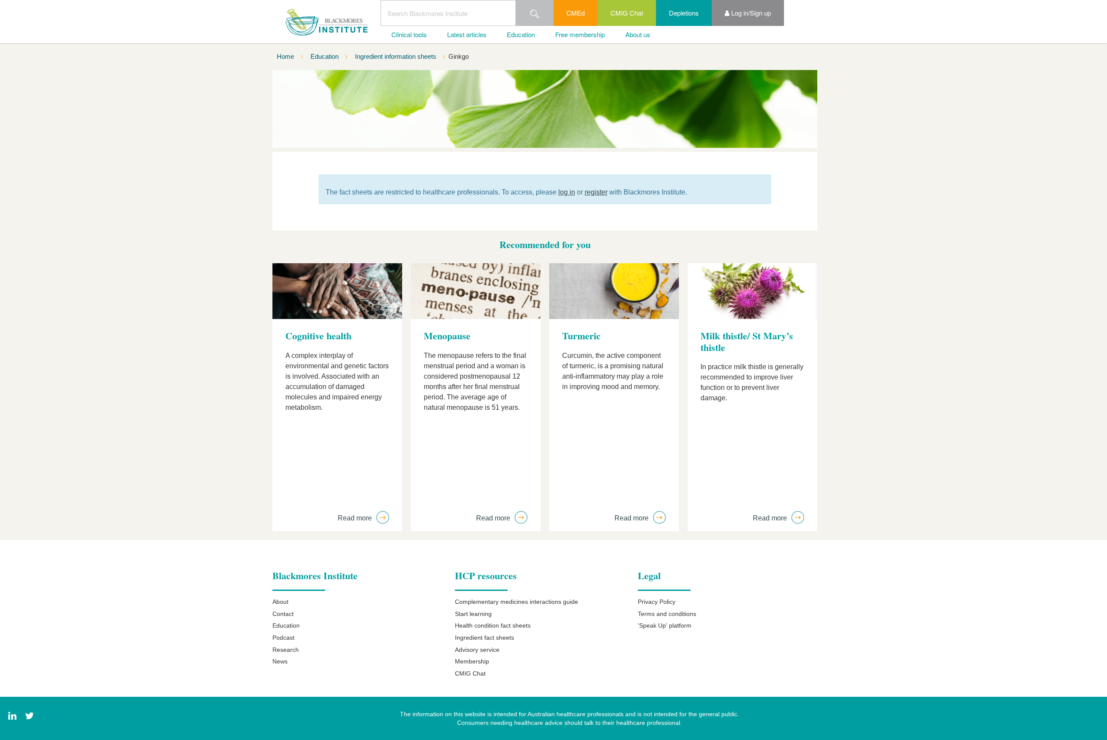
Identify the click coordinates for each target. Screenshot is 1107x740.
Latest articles (466, 34)
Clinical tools (409, 34)
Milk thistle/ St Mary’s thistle (747, 341)
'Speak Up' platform (664, 625)
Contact (283, 613)
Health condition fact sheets (493, 625)
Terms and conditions (667, 613)
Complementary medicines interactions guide (516, 601)
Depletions (684, 12)
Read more (356, 518)
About (280, 601)
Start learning (473, 613)
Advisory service (477, 649)
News (280, 661)
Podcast (283, 637)
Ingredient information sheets (396, 56)
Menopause (447, 335)
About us (637, 34)
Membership (472, 661)
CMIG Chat (627, 12)
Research (285, 649)
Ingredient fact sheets (484, 637)
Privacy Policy (656, 601)
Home (286, 56)
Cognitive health (318, 335)
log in (566, 192)
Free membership (580, 34)
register (596, 192)
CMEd (575, 12)
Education (521, 34)
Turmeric (581, 335)
